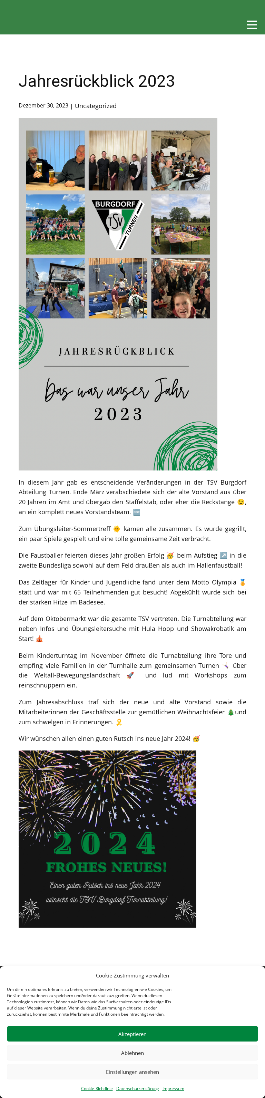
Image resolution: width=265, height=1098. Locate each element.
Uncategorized (96, 106)
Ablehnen (132, 1052)
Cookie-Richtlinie (97, 1088)
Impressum (173, 1088)
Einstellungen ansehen (132, 1071)
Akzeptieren (132, 1033)
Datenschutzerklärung (137, 1088)
